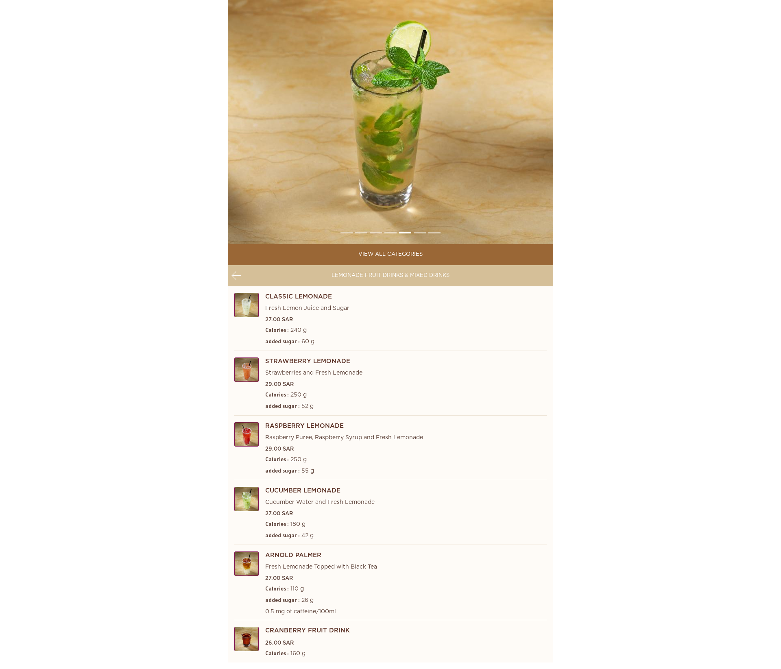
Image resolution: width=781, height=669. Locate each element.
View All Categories (390, 254)
